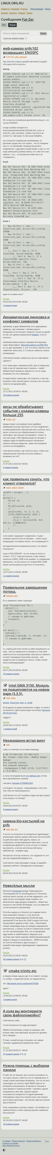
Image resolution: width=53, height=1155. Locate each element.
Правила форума (18, 1141)
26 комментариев (11, 674)
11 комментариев (11, 576)
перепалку (17, 891)
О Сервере (6, 1141)
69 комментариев (11, 959)
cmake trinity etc (23, 970)
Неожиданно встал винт (24, 740)
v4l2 (16, 57)
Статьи (23, 9)
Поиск (29, 13)
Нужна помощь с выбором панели (26, 1067)
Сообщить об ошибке (10, 1143)
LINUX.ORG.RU (12, 3)
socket (21, 488)
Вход (47, 9)
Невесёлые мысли (19, 885)
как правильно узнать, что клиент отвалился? (26, 481)
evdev (8, 419)
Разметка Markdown (33, 1141)
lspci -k (23, 703)
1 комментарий (10, 729)
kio (16, 829)
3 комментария (10, 1000)
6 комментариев (10, 468)
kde (12, 829)
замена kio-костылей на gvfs (23, 823)
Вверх (47, 1141)
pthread (9, 596)
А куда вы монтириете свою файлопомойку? (22, 1013)
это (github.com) (33, 776)
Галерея (15, 9)
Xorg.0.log (14, 703)
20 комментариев (11, 1124)
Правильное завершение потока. (25, 589)
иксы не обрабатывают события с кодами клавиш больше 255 (26, 410)
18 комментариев (11, 395)
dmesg (6, 703)
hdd (7, 745)
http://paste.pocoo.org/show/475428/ (22, 984)
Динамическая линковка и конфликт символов (26, 319)
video (13, 698)
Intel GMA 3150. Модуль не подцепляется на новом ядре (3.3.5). (26, 689)
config (29, 703)
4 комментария (10, 305)
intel (8, 698)
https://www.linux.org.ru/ (11, 1146)
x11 (13, 419)
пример (35, 335)
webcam (23, 57)
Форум (4, 13)
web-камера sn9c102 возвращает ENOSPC (20, 50)
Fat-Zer (28, 19)
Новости (5, 9)
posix (8, 488)
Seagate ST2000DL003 (22, 783)
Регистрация (36, 9)
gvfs (8, 829)
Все (4, 25)
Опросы (13, 13)
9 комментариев (10, 809)
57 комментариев (11, 1054)
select (14, 488)
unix (16, 596)
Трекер (21, 13)
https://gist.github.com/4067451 (34, 345)
